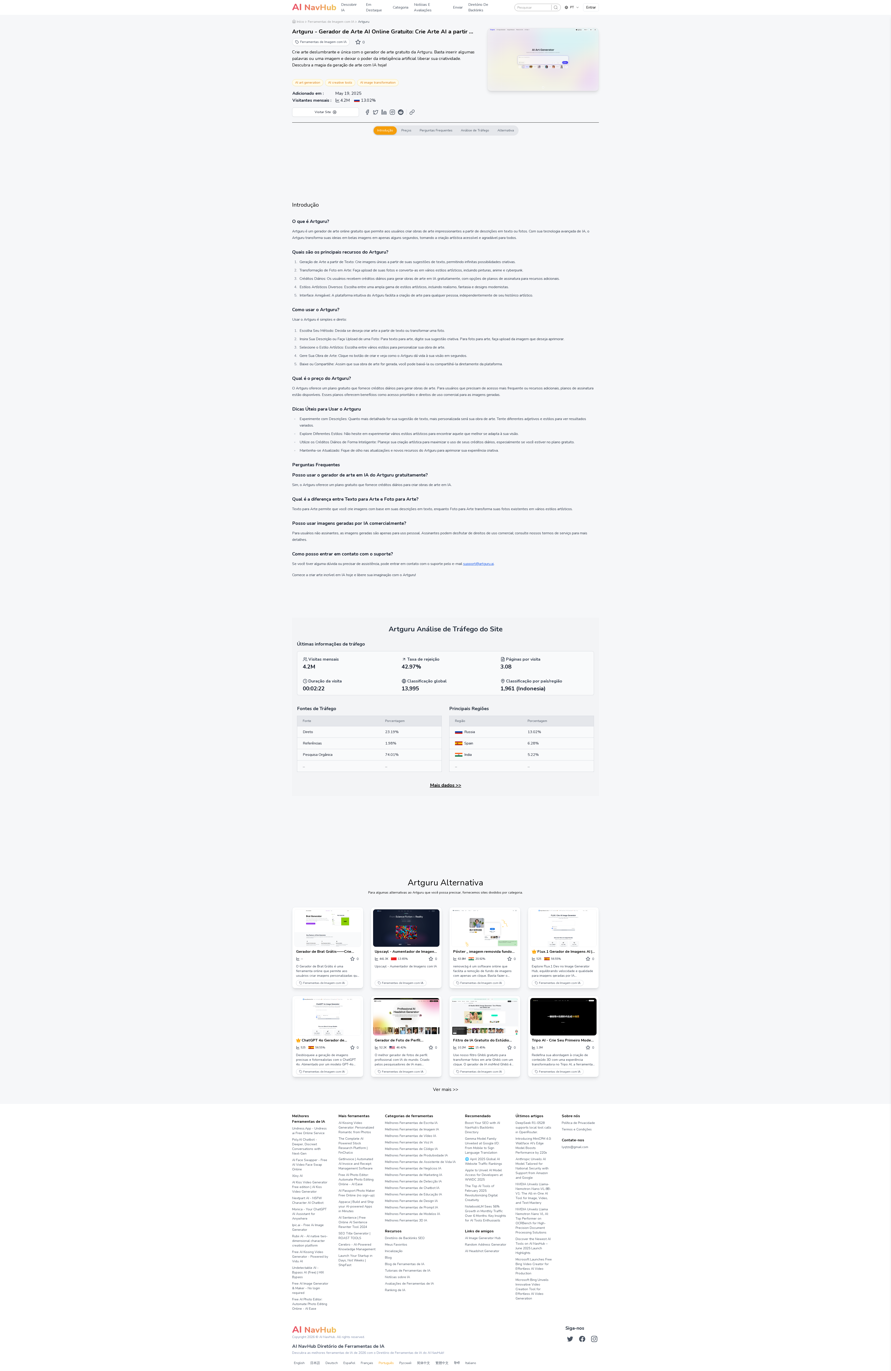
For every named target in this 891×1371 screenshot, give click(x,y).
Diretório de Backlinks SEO (405, 1238)
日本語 (315, 1363)
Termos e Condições (577, 1129)
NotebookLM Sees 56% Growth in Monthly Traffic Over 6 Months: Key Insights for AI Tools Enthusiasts (485, 1213)
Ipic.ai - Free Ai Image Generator (308, 1227)
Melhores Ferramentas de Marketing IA (413, 1175)
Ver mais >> (445, 1089)
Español (349, 1363)
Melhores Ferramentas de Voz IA (409, 1142)
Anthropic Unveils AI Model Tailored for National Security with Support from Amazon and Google (532, 1168)
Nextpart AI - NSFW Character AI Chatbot (307, 1200)
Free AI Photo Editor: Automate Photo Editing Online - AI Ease (309, 1304)
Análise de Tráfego (475, 130)
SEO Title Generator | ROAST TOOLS (354, 1235)
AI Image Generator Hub (483, 1238)
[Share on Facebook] (367, 112)
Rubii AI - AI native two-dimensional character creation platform (310, 1241)
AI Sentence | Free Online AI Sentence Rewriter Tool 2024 (353, 1222)
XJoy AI (297, 1176)
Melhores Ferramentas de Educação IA (413, 1194)
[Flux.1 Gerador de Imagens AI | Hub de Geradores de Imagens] (563, 928)
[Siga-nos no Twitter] (570, 1339)
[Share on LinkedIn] (384, 112)
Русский (405, 1363)
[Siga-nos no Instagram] (594, 1339)
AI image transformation (378, 82)
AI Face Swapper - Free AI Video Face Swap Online (309, 1165)
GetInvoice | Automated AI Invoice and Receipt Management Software (356, 1164)
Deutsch (332, 1363)
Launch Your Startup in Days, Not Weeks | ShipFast (355, 1260)
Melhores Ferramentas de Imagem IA (412, 1129)
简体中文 (423, 1363)
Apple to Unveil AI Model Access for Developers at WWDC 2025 (484, 1175)
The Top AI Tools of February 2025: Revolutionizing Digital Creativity (481, 1193)
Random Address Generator (485, 1244)
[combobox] (572, 7)
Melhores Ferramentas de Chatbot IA (412, 1188)
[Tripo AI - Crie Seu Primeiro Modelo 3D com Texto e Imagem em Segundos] (563, 1017)
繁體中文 (442, 1363)
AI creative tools (340, 82)
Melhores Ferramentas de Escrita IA (411, 1123)
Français (367, 1363)
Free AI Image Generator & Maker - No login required (310, 1288)
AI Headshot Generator (482, 1251)
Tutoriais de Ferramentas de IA (407, 1270)
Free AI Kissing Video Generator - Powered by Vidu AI (310, 1256)
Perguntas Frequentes (436, 130)
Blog (388, 1257)
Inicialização (394, 1251)
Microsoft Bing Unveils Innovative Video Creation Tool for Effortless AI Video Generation (532, 1289)
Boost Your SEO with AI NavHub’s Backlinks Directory (482, 1127)
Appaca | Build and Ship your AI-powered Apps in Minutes (356, 1206)
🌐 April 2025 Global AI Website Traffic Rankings (483, 1161)
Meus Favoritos (396, 1244)
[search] (555, 7)
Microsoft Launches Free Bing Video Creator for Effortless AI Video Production (534, 1266)
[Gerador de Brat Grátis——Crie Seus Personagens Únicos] (327, 928)
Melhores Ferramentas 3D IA (406, 1220)
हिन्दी (457, 1363)
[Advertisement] (445, 168)
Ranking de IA (395, 1290)
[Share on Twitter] (375, 112)
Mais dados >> (445, 785)
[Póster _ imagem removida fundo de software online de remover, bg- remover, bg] (484, 928)
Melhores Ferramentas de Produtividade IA (416, 1155)
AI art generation (307, 82)
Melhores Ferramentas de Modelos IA (412, 1214)
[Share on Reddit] (401, 112)
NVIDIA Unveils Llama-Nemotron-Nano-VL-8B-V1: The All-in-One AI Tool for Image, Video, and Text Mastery (533, 1193)
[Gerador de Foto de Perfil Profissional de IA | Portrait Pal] (406, 1017)
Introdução (385, 130)
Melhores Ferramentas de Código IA (411, 1149)
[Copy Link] (412, 112)
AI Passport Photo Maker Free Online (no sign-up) (357, 1193)
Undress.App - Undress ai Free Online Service (309, 1130)
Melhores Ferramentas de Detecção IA (413, 1181)
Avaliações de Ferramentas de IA (409, 1283)
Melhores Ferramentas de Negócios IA (413, 1168)
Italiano (470, 1363)
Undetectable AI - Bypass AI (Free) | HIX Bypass (308, 1272)
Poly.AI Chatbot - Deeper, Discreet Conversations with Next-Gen (306, 1146)
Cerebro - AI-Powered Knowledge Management (357, 1246)
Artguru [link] (363, 22)
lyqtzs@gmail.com (575, 1147)
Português (386, 1363)
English (299, 1363)
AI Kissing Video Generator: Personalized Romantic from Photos (356, 1127)
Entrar (591, 7)
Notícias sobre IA (397, 1277)
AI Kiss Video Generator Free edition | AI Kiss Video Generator (309, 1187)
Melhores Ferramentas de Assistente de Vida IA (420, 1162)
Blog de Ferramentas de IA (404, 1264)
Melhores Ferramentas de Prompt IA (411, 1207)
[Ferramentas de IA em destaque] (534, 951)
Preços (406, 130)
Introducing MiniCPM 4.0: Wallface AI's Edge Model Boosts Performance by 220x (533, 1145)
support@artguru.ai (478, 563)
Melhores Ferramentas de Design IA (411, 1201)
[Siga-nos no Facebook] (582, 1339)
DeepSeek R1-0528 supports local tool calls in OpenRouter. (533, 1127)
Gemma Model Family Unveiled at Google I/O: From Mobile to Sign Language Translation (482, 1145)
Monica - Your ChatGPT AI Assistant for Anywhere (309, 1214)
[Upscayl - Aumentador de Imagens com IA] (406, 928)
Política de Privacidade (578, 1123)
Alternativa (505, 130)
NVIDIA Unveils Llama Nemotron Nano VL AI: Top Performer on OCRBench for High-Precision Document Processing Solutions (532, 1221)
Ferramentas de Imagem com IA (324, 983)
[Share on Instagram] (392, 112)
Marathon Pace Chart (470, 1260)
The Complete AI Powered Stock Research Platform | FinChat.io (353, 1145)
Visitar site (323, 112)
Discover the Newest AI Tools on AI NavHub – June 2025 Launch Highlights (533, 1246)
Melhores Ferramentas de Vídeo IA (410, 1136)
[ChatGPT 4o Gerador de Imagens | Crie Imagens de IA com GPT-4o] (327, 1017)
